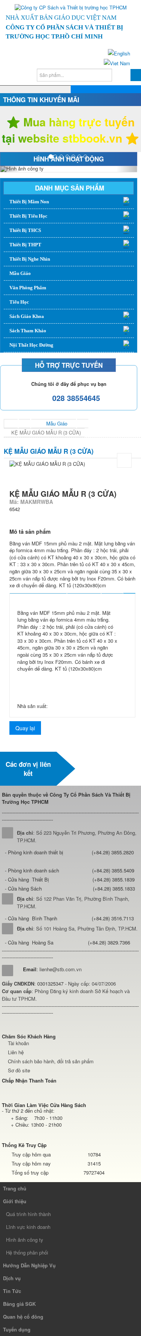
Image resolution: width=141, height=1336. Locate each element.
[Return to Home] (11, 423)
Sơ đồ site (19, 1070)
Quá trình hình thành (28, 1214)
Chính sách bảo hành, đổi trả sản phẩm (51, 1061)
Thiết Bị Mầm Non (29, 201)
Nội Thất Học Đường (31, 345)
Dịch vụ (12, 1278)
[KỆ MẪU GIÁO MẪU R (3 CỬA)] (124, 460)
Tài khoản (18, 1043)
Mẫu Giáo (20, 273)
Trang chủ (14, 1188)
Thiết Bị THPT (25, 244)
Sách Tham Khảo (27, 330)
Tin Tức (12, 1291)
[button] (10, 169)
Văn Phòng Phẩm (27, 287)
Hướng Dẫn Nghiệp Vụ (29, 1265)
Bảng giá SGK (19, 1303)
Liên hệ (16, 1052)
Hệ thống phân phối (27, 1252)
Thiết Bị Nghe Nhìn (29, 259)
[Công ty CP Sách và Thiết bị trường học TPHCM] (71, 7)
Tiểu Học (19, 302)
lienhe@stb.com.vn (60, 969)
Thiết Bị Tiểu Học (28, 216)
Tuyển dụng (16, 1329)
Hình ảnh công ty (24, 1239)
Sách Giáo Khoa (26, 316)
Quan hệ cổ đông (23, 1316)
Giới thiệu (14, 1201)
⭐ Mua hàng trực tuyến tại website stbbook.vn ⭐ (70, 130)
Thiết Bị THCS (25, 230)
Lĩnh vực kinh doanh (28, 1226)
